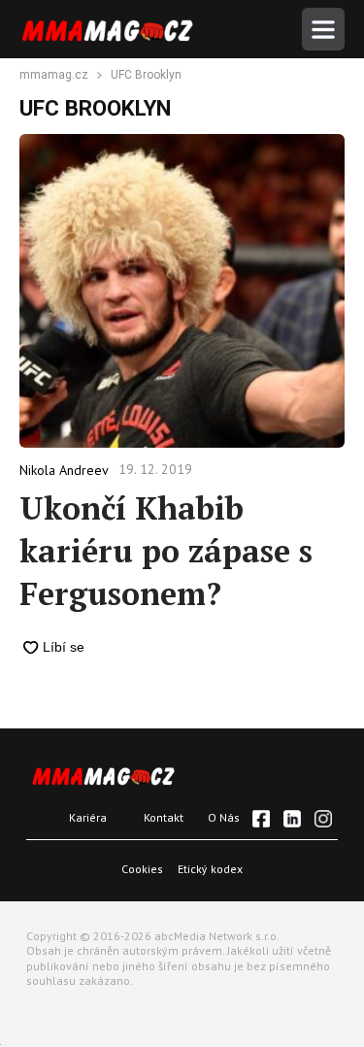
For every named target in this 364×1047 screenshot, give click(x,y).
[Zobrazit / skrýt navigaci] (323, 29)
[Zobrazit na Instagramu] (323, 818)
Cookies (142, 868)
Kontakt (163, 817)
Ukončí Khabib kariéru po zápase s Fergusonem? (166, 551)
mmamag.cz (53, 76)
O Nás (224, 817)
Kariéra (88, 817)
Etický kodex (210, 868)
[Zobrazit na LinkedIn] (292, 818)
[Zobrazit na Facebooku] (261, 818)
